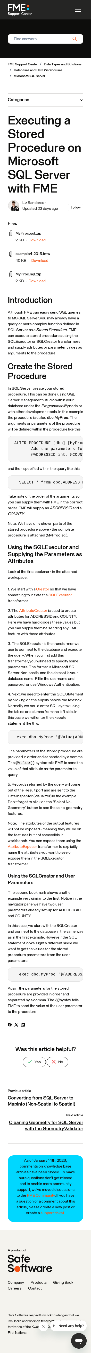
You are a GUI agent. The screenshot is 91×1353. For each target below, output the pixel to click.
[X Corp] (16, 1025)
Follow (76, 207)
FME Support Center (23, 64)
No (60, 1062)
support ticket (52, 1213)
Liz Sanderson (34, 203)
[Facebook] (10, 1025)
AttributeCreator (33, 611)
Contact (35, 1288)
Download (37, 240)
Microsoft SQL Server (29, 76)
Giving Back (63, 1282)
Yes (37, 1062)
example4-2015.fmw (33, 254)
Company (16, 1282)
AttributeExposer (22, 847)
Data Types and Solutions (63, 64)
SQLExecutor (60, 595)
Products (39, 1282)
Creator (42, 589)
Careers (15, 1288)
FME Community (41, 1195)
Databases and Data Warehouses (38, 70)
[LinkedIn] (23, 1025)
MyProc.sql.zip (28, 233)
